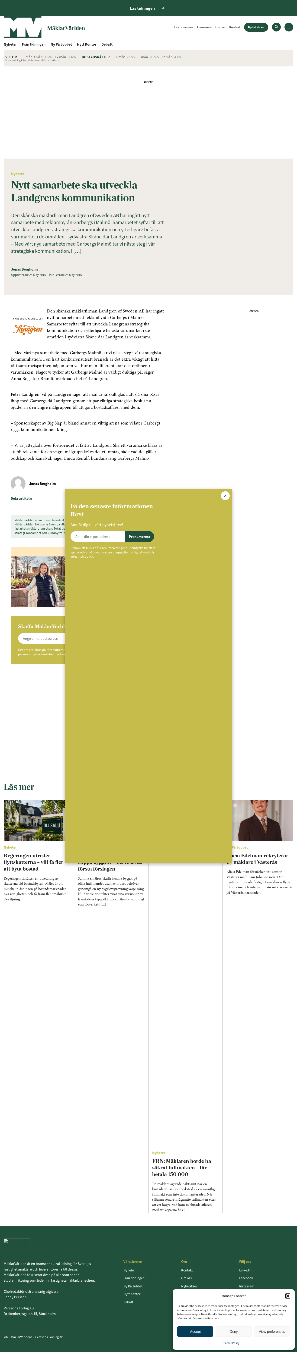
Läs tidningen (183, 27)
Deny (234, 1331)
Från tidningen (33, 44)
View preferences (272, 1331)
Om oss (220, 27)
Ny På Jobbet (61, 44)
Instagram (246, 1286)
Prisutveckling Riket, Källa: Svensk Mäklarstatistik (32, 60)
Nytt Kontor (86, 44)
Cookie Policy (231, 1343)
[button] (287, 1296)
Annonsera (204, 27)
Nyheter (10, 44)
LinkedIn (245, 1270)
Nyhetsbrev (256, 27)
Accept (195, 1331)
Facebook (246, 1278)
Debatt (107, 44)
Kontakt (234, 27)
